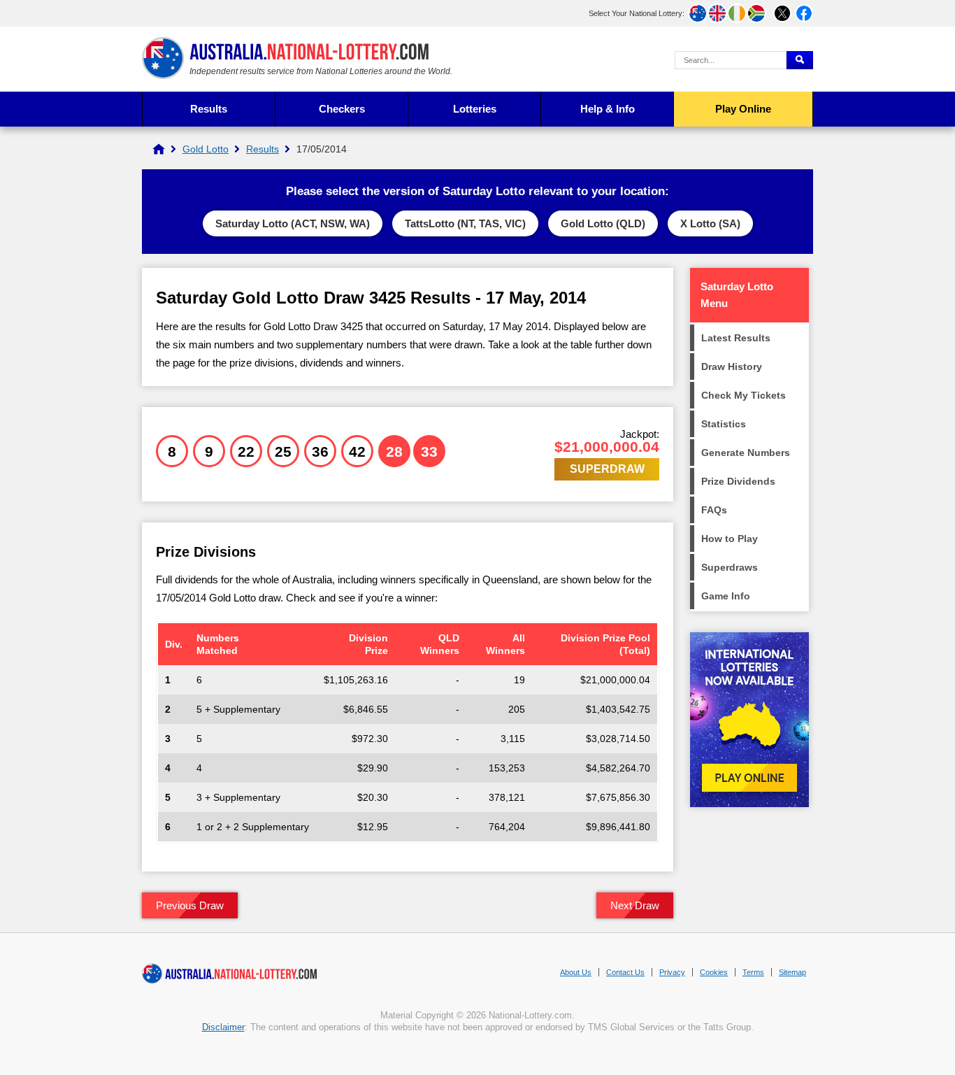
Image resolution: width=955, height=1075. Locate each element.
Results (208, 109)
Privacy (672, 972)
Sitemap (792, 972)
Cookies (714, 972)
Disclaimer (223, 1027)
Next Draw (634, 905)
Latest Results (735, 337)
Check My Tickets (743, 395)
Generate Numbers (745, 452)
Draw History (731, 366)
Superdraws (729, 567)
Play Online (743, 109)
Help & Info (607, 109)
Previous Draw (190, 905)
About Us (575, 972)
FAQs (714, 509)
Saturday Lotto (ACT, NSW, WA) (292, 223)
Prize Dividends (738, 481)
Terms (753, 972)
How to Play (729, 538)
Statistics (723, 423)
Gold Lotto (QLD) (603, 223)
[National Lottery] (158, 149)
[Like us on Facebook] (804, 13)
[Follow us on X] (782, 13)
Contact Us (625, 972)
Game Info (725, 595)
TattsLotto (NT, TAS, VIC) (465, 223)
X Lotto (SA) (710, 223)
